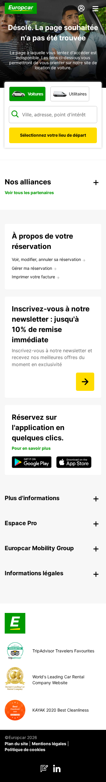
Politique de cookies (25, 749)
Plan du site (16, 743)
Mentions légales (49, 743)
